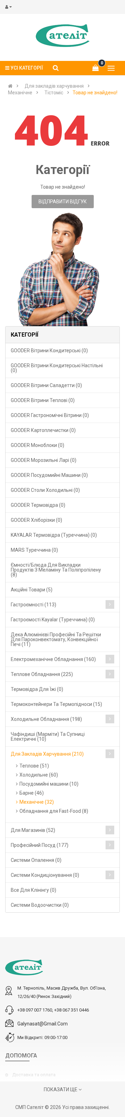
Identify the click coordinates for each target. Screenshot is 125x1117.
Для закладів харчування (54, 86)
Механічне (20, 92)
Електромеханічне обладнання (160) (53, 659)
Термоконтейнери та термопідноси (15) (56, 704)
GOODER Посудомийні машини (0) (49, 475)
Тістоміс (53, 92)
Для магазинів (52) (33, 830)
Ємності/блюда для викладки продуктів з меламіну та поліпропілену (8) (56, 569)
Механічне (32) (36, 802)
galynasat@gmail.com (42, 1023)
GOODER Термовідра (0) (38, 505)
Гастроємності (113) (33, 604)
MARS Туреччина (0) (34, 550)
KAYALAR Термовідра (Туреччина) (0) (54, 535)
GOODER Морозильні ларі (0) (43, 460)
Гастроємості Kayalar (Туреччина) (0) (53, 619)
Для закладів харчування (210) (47, 754)
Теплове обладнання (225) (42, 674)
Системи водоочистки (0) (40, 905)
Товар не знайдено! (95, 92)
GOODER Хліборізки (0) (36, 520)
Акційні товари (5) (31, 589)
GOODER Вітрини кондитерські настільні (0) (57, 368)
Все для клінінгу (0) (33, 890)
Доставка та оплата (34, 1074)
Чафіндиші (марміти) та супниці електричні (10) (48, 736)
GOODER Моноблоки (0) (37, 445)
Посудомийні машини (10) (48, 784)
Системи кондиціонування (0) (45, 875)
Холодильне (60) (38, 775)
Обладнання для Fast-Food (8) (53, 811)
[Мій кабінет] (10, 7)
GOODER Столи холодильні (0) (45, 490)
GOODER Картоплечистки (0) (43, 430)
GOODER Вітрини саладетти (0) (46, 385)
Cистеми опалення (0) (36, 860)
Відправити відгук (63, 201)
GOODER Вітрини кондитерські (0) (49, 350)
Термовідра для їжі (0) (37, 689)
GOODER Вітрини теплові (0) (43, 400)
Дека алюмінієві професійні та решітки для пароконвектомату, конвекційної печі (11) (56, 639)
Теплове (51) (34, 766)
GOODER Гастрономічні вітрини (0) (50, 415)
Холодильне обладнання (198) (46, 719)
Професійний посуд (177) (39, 845)
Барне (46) (31, 793)
